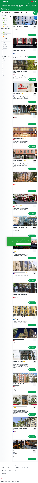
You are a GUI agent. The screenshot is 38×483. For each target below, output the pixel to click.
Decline (20, 243)
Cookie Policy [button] (27, 240)
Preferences (12, 243)
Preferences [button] (23, 241)
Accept (28, 243)
